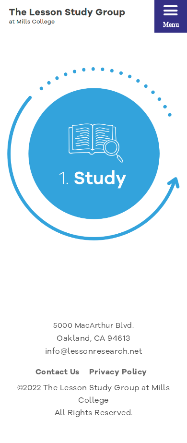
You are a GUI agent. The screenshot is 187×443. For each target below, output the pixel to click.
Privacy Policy (118, 373)
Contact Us (57, 373)
